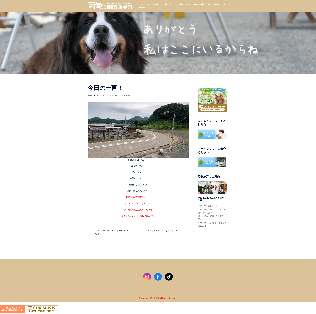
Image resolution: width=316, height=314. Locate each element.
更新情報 (127, 95)
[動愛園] (110, 6)
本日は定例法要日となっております (163, 230)
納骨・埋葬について (202, 4)
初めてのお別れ (153, 4)
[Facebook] (158, 277)
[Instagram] (147, 277)
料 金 (140, 4)
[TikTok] (169, 277)
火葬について (168, 4)
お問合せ (141, 7)
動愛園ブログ (219, 4)
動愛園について (184, 4)
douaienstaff (100, 95)
